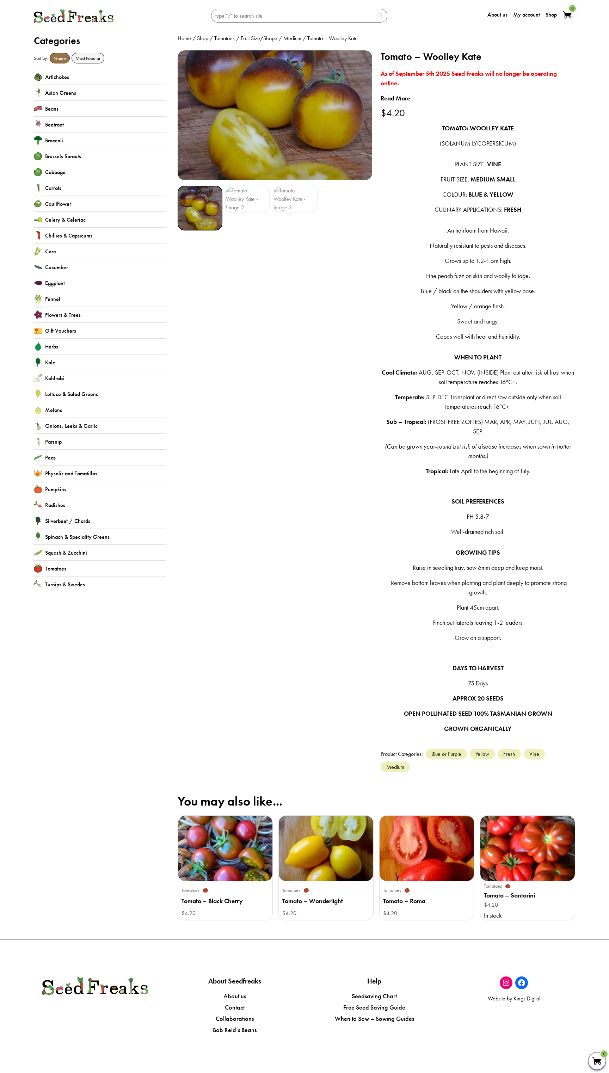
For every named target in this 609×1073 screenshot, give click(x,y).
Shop (551, 14)
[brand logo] (73, 16)
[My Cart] (597, 1061)
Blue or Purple (446, 754)
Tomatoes (224, 38)
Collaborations (235, 1019)
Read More (395, 98)
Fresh (509, 754)
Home (184, 38)
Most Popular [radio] (87, 58)
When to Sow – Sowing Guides (374, 1019)
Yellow (482, 754)
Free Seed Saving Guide (374, 1007)
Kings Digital (526, 998)
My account (526, 14)
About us (497, 14)
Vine (534, 754)
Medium (292, 38)
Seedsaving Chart (374, 996)
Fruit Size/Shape (259, 38)
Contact (235, 1007)
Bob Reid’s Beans (235, 1030)
